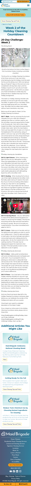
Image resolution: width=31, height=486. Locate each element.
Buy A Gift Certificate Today (15, 15)
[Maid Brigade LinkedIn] (17, 471)
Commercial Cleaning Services (15, 443)
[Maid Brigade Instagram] (20, 471)
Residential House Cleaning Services (15, 441)
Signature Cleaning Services (15, 446)
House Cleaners (15, 439)
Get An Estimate (22, 1)
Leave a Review (15, 452)
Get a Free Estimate (15, 465)
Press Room (15, 455)
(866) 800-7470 (15, 468)
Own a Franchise (15, 459)
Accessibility (15, 462)
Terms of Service (20, 476)
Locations (16, 448)
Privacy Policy (15, 478)
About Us (15, 450)
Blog (7, 476)
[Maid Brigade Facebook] (14, 471)
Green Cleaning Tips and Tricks (10, 21)
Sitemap (11, 476)
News (4, 359)
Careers (15, 457)
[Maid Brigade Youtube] (11, 471)
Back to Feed (7, 24)
